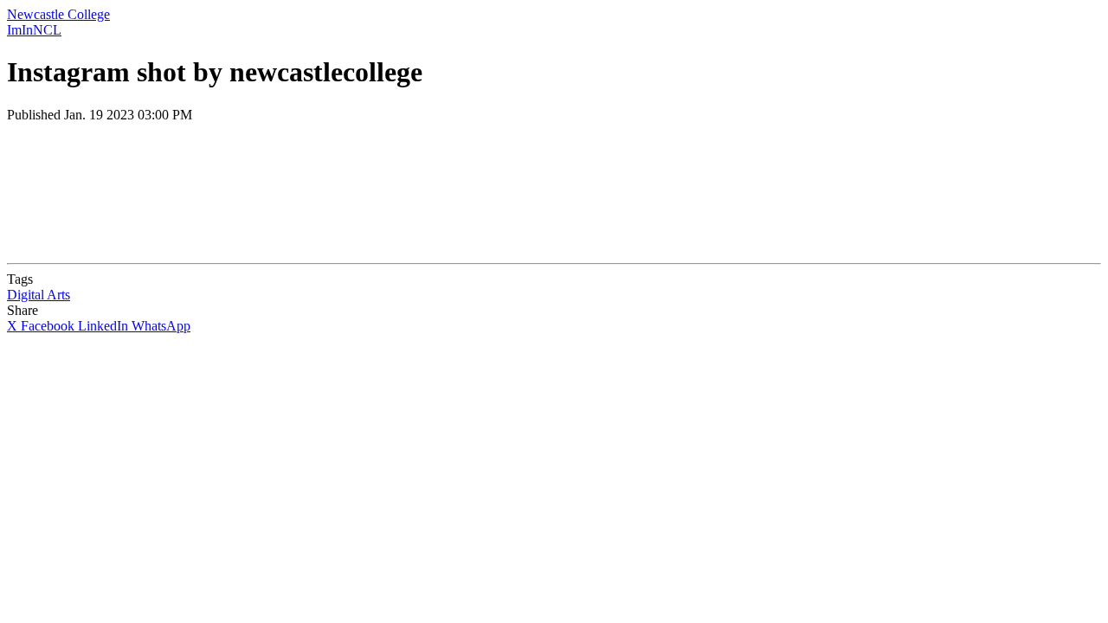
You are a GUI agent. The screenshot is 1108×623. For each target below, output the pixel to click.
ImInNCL (34, 29)
